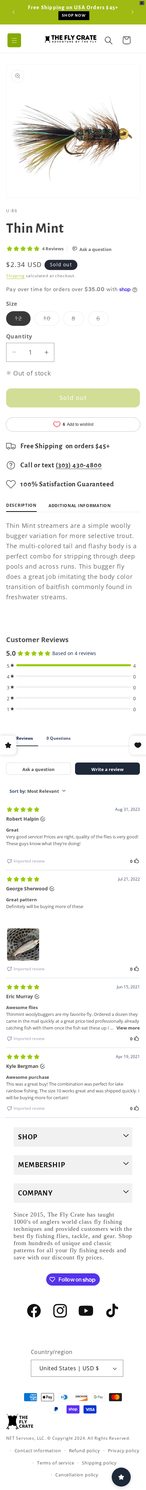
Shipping (15, 276)
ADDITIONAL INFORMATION (80, 505)
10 (51, 320)
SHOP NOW (74, 15)
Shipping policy (99, 1463)
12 (23, 320)
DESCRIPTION (21, 505)
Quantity (19, 336)
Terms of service (55, 1463)
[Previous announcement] (13, 12)
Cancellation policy (76, 1475)
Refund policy (84, 1450)
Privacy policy (124, 1450)
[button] (14, 40)
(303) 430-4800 (79, 465)
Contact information (38, 1450)
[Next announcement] (132, 12)
